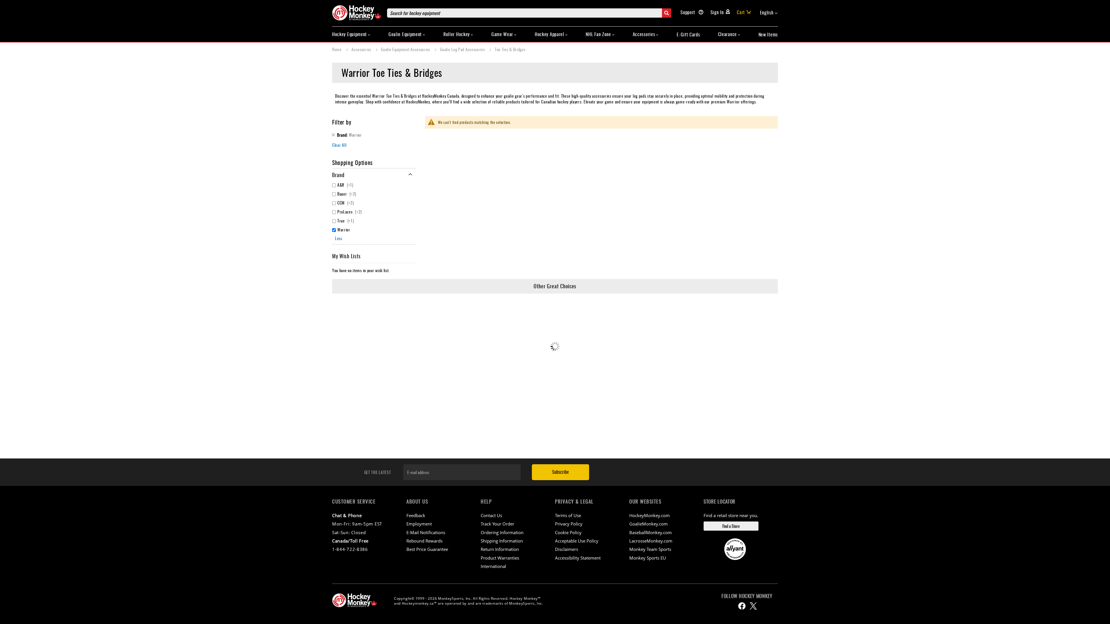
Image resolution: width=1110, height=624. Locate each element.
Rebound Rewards (424, 541)
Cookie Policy (568, 532)
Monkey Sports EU (647, 558)
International (493, 566)
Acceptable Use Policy (576, 541)
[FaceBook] (741, 606)
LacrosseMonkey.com (650, 541)
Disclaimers (566, 549)
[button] (769, 12)
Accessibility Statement (578, 558)
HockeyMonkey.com (649, 515)
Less (338, 238)
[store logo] (356, 13)
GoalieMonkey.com (648, 524)
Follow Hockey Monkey (747, 596)
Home (337, 49)
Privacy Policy (568, 524)
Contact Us (491, 515)
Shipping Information (502, 541)
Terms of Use (568, 515)
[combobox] (529, 13)
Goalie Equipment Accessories (406, 49)
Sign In (717, 12)
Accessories (362, 49)
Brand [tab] (338, 175)
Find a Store (731, 526)
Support (688, 12)
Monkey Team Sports (650, 549)
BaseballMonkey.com (650, 532)
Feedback (415, 515)
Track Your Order (497, 524)
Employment (419, 524)
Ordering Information (502, 532)
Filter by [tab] (341, 122)
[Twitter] (753, 606)
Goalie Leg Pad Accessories (463, 49)
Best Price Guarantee (427, 549)
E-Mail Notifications (425, 532)
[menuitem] (351, 34)
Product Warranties (500, 558)
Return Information (500, 549)
